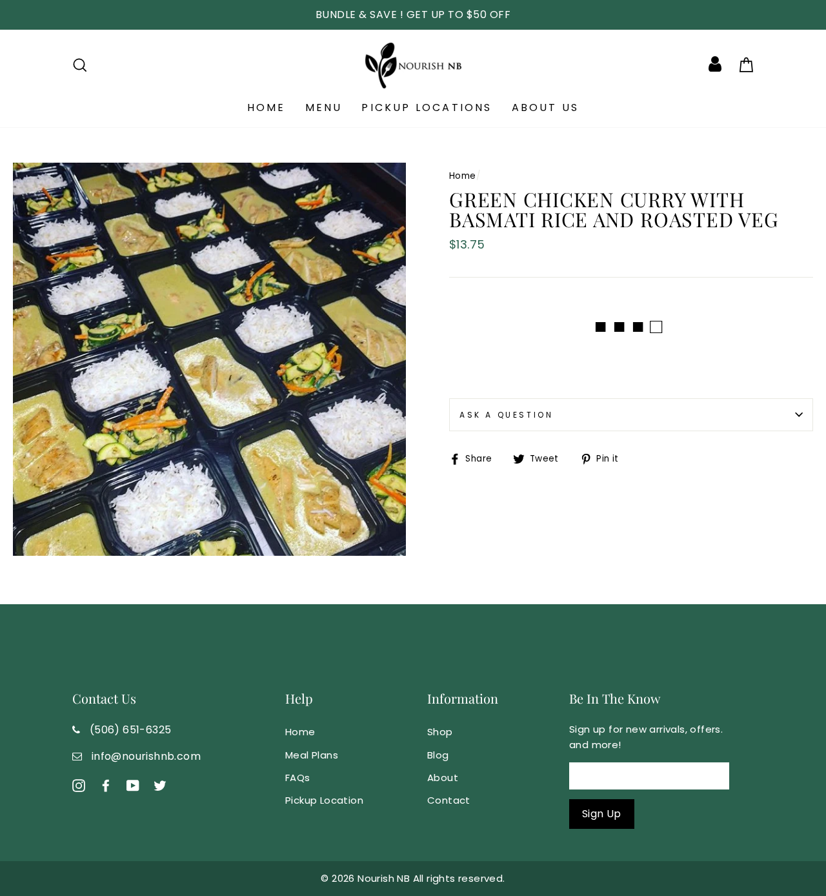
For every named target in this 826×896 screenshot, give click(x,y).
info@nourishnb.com (146, 756)
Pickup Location (324, 800)
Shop (440, 731)
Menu (324, 107)
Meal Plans (311, 755)
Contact (448, 800)
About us (545, 107)
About (442, 777)
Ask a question (506, 414)
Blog (438, 755)
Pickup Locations (426, 107)
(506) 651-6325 (131, 729)
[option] (413, 14)
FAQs (297, 777)
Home (266, 107)
